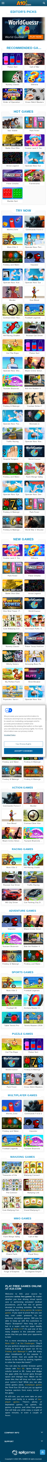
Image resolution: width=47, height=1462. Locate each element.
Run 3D (20, 1368)
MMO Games (22, 1218)
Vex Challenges (27, 1343)
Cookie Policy (10, 735)
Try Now (23, 210)
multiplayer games (33, 1385)
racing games (26, 1310)
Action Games (22, 787)
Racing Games (22, 849)
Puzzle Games (22, 1033)
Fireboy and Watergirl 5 (16, 1351)
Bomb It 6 (18, 1329)
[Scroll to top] (42, 1452)
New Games (23, 539)
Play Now (35, 37)
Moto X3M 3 (11, 1343)
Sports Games (22, 972)
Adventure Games (22, 910)
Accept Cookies (23, 751)
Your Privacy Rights (23, 744)
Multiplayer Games (22, 1095)
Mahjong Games (22, 1156)
